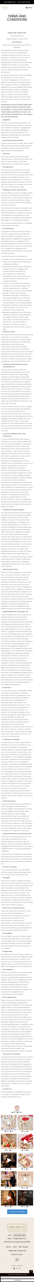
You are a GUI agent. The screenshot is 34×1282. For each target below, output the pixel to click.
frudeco (9, 1116)
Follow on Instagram (18, 1212)
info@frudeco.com (19, 1239)
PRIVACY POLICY (17, 1255)
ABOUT (8, 1247)
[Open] (9, 1122)
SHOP (15, 1247)
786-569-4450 (19, 1235)
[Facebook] (17, 1268)
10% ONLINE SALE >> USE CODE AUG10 (17, 2)
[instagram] (14, 1268)
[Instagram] (14, 1128)
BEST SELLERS (23, 1247)
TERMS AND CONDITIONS (17, 1251)
